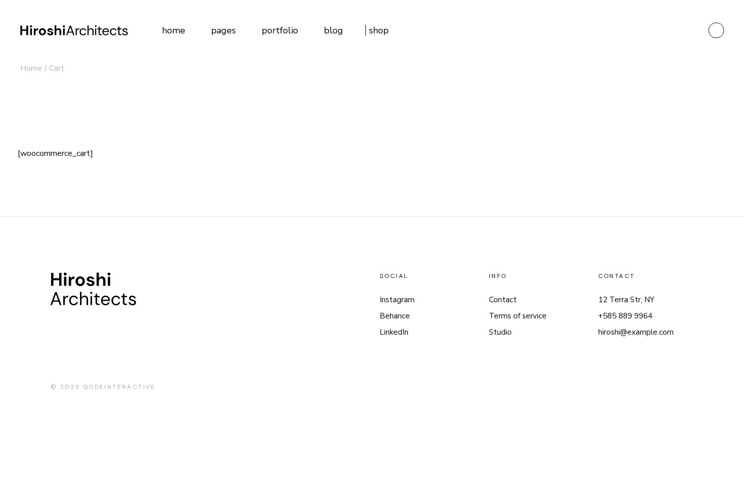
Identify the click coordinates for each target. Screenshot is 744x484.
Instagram (397, 300)
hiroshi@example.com (636, 332)
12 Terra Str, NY (626, 300)
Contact (503, 300)
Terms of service (518, 316)
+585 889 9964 (625, 316)
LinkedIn (394, 332)
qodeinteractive (119, 387)
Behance (395, 316)
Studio (500, 332)
